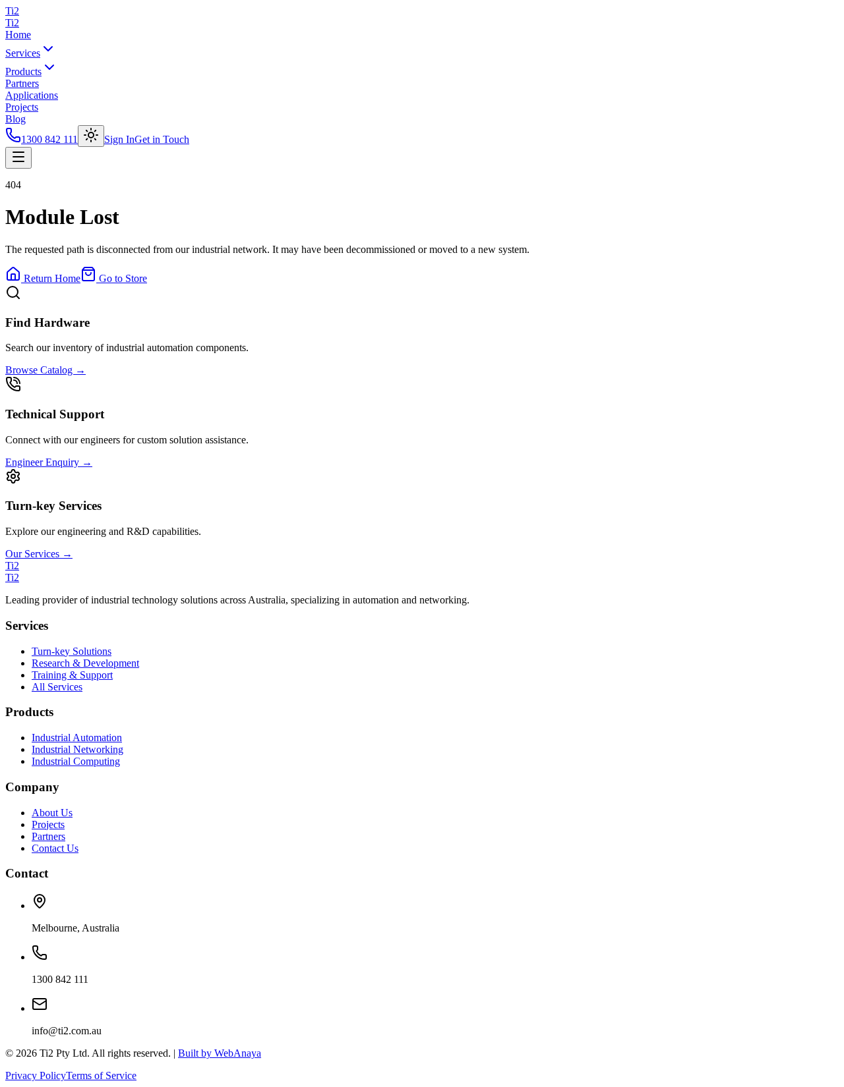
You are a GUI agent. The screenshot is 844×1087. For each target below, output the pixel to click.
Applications (31, 95)
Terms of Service (101, 1075)
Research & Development (85, 663)
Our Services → (39, 553)
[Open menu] (18, 158)
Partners (22, 83)
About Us (52, 812)
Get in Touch (162, 139)
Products (23, 71)
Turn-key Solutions (71, 651)
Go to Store (121, 278)
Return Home (50, 278)
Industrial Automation (77, 737)
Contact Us (55, 848)
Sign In (119, 139)
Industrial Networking (77, 749)
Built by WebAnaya (219, 1053)
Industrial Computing (76, 761)
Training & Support (72, 675)
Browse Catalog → (45, 370)
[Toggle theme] (91, 136)
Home (18, 34)
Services (22, 53)
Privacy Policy (35, 1075)
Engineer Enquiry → (48, 462)
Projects (21, 107)
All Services (57, 686)
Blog (15, 119)
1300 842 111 (49, 139)
